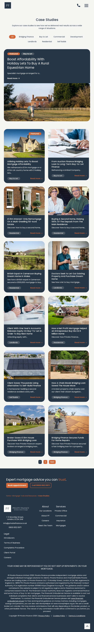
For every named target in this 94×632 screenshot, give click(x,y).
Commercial (59, 36)
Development (76, 36)
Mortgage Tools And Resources (24, 496)
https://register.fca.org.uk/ (52, 585)
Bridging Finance (26, 36)
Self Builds (61, 41)
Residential (47, 41)
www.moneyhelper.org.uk (64, 603)
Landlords (32, 41)
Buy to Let (43, 36)
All (12, 36)
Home (8, 496)
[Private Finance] (17, 508)
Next (52, 462)
